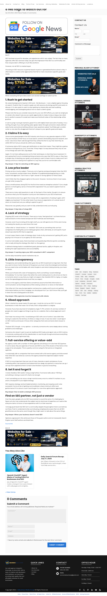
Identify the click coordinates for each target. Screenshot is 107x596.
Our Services (40, 4)
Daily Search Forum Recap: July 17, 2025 (52, 457)
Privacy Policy (25, 594)
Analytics (85, 272)
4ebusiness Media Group (25, 590)
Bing (90, 272)
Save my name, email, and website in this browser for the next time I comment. (35, 540)
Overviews (89, 283)
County (77, 276)
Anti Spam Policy (41, 594)
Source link (9, 424)
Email (77, 37)
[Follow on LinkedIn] (92, 590)
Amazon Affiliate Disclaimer (68, 594)
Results (93, 288)
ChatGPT (77, 274)
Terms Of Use (30, 4)
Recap (77, 288)
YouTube (83, 295)
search (77, 290)
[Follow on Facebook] (80, 590)
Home (2, 4)
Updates (95, 293)
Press (89, 286)
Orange (83, 283)
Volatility (77, 295)
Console (84, 274)
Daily (82, 276)
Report (88, 288)
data (86, 276)
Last (84, 34)
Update (89, 293)
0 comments (32, 13)
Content (90, 274)
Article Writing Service (78, 4)
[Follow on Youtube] (96, 590)
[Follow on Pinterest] (88, 590)
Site (85, 290)
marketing (82, 281)
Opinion (77, 283)
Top (85, 293)
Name (77, 28)
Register (82, 288)
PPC (85, 286)
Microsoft (89, 281)
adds (76, 272)
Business (95, 272)
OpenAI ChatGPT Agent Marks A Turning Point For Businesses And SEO (18, 477)
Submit (78, 58)
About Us (8, 4)
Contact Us (16, 4)
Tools (80, 293)
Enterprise (91, 276)
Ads (80, 272)
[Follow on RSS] (100, 590)
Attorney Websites (51, 4)
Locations (90, 4)
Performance (78, 286)
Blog (22, 4)
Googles (92, 279)
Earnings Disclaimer (84, 594)
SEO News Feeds (20, 13)
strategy (90, 290)
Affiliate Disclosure (56, 594)
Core (95, 274)
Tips (76, 293)
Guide (97, 279)
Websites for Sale (64, 4)
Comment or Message (83, 44)
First (76, 34)
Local (76, 281)
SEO (82, 290)
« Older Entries (10, 492)
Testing (96, 290)
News (94, 281)
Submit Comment (56, 545)
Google (86, 279)
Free (82, 279)
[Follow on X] (84, 590)
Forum (77, 279)
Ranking (94, 286)
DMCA (77, 594)
